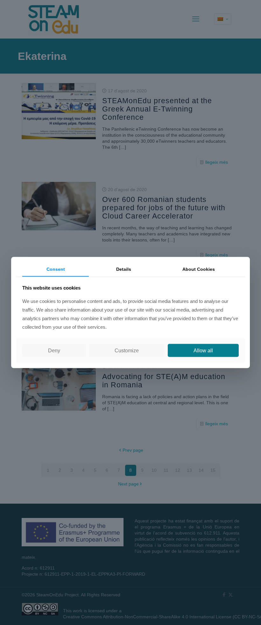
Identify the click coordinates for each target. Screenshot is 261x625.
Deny (54, 350)
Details (123, 269)
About (198, 269)
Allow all (203, 350)
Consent (55, 269)
